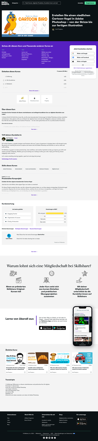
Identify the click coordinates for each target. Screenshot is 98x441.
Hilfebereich (44, 422)
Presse (8, 422)
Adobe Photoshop (7, 168)
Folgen (16, 138)
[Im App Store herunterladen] (45, 328)
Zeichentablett (18, 168)
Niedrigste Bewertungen (21, 228)
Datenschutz (46, 433)
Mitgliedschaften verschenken (66, 418)
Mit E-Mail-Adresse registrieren (83, 68)
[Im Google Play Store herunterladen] (60, 328)
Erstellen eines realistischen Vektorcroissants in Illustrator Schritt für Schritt (36, 369)
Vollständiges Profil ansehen (9, 159)
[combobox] (41, 3)
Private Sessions (63, 422)
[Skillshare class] (16, 358)
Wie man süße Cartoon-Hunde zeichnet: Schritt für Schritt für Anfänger (58, 369)
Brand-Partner (28, 420)
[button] (19, 2)
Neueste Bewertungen (35, 228)
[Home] (5, 3)
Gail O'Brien (9, 238)
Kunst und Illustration (31, 168)
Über (8, 418)
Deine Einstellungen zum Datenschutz (64, 433)
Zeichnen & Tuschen (44, 168)
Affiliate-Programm (29, 418)
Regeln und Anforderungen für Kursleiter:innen (48, 425)
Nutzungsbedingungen (76, 72)
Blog (8, 424)
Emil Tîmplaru (59, 29)
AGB (52, 433)
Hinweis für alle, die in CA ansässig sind (50, 435)
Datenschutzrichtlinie (88, 72)
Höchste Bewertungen (8, 228)
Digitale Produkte (63, 420)
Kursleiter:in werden (46, 420)
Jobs (8, 420)
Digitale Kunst (55, 168)
